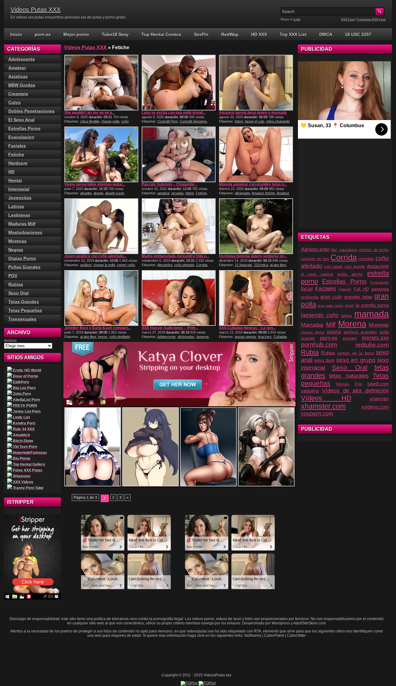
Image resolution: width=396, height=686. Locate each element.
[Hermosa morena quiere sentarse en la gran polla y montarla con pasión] (256, 226)
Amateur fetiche (263, 193)
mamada (371, 314)
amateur (163, 193)
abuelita (86, 193)
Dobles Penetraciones (31, 111)
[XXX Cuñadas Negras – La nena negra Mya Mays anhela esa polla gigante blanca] (256, 298)
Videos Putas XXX (36, 9)
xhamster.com (323, 406)
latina (346, 315)
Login (297, 19)
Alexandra (164, 265)
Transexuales (22, 319)
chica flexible (89, 121)
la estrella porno (372, 305)
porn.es (43, 34)
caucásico (348, 250)
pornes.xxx (375, 338)
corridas (366, 258)
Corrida (201, 265)
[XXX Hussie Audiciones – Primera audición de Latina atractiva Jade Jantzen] (179, 298)
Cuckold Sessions (193, 121)
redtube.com (372, 344)
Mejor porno (76, 34)
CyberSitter (296, 635)
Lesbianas (19, 215)
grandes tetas (358, 297)
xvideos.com (375, 407)
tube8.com (378, 383)
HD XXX (259, 34)
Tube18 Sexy (115, 34)
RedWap (230, 34)
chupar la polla (104, 265)
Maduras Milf (22, 223)
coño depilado (119, 337)
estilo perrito (350, 274)
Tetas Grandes (23, 301)
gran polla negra (330, 306)
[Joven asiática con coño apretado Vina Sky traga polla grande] (101, 226)
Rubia (310, 352)
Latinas (16, 206)
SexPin (201, 34)
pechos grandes (360, 332)
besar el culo (254, 121)
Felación (344, 289)
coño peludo (333, 267)
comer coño (126, 265)
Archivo (10, 341)
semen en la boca (356, 353)
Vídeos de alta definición (355, 390)
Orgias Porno (22, 258)
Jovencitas (20, 197)
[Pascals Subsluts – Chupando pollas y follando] (179, 154)
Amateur (17, 67)
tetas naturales (349, 376)
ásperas (202, 337)
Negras (15, 249)
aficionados (186, 337)
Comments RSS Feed (371, 19)
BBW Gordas (21, 85)
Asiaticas (18, 76)
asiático (86, 265)
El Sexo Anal (21, 119)
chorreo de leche (374, 250)
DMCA (325, 34)
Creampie (18, 93)
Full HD (361, 289)
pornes (350, 338)
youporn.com (317, 414)
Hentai (15, 180)
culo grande (355, 267)
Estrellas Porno (24, 128)
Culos (14, 102)
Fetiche (201, 193)
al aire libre (278, 265)
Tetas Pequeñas (25, 310)
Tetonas (342, 384)
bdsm (239, 121)
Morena (352, 324)
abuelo (98, 193)
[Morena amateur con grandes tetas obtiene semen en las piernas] (256, 154)
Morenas (17, 241)
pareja (334, 331)
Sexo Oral (18, 293)
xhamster (379, 398)
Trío (358, 384)
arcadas (177, 193)
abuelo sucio (114, 193)
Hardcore (18, 163)
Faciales (17, 145)
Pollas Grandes (24, 267)
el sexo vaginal (317, 274)
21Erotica (261, 265)
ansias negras (245, 337)
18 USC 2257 (358, 34)
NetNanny (252, 635)
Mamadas (312, 325)
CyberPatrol (274, 635)
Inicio (16, 34)
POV (12, 275)
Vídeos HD (326, 398)
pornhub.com (319, 344)
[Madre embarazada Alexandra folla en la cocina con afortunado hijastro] (179, 226)
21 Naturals (243, 265)
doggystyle (378, 266)
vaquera (310, 391)
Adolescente (166, 337)
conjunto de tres (315, 259)
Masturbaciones (25, 232)
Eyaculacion (21, 137)
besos (102, 337)
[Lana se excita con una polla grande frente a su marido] (179, 82)
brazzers (265, 337)
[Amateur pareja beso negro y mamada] (256, 82)
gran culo (331, 297)
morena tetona (313, 332)
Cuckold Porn (167, 121)
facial (307, 288)
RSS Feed (348, 19)
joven (349, 306)
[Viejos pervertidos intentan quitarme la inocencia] (101, 154)
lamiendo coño (320, 315)
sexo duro (324, 360)
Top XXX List (293, 34)
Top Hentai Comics (161, 34)
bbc (334, 250)
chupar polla (110, 121)
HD (11, 171)
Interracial (18, 189)
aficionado (242, 193)
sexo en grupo (356, 360)
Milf (331, 324)
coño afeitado (184, 265)
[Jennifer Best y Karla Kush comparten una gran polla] (101, 298)
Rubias (15, 284)
